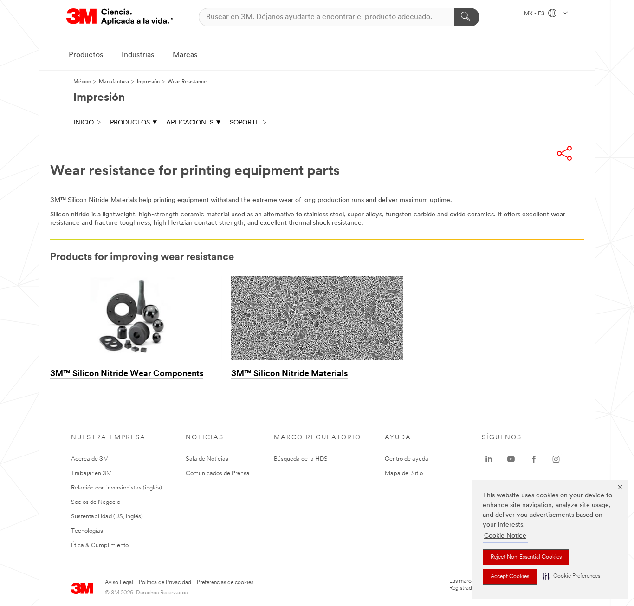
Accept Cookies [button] (510, 577)
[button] (571, 576)
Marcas (185, 55)
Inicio (83, 122)
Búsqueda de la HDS (301, 459)
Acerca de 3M (90, 459)
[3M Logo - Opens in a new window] (119, 17)
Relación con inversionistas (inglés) (116, 488)
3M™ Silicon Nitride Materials (289, 374)
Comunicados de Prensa (218, 473)
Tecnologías (87, 531)
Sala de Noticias (207, 459)
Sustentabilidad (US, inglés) (107, 517)
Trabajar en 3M (91, 473)
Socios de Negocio (95, 502)
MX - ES (535, 14)
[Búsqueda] (466, 17)
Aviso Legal (119, 583)
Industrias (138, 55)
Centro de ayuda (406, 459)
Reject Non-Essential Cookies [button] (526, 557)
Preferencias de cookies (225, 583)
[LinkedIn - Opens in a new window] (489, 459)
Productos (86, 55)
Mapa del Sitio (404, 473)
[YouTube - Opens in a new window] (511, 459)
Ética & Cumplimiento (100, 545)
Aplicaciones (189, 122)
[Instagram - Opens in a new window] (556, 459)
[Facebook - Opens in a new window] (534, 459)
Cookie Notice (505, 536)
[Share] (564, 153)
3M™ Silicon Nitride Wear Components (126, 374)
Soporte (244, 122)
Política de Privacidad (165, 583)
